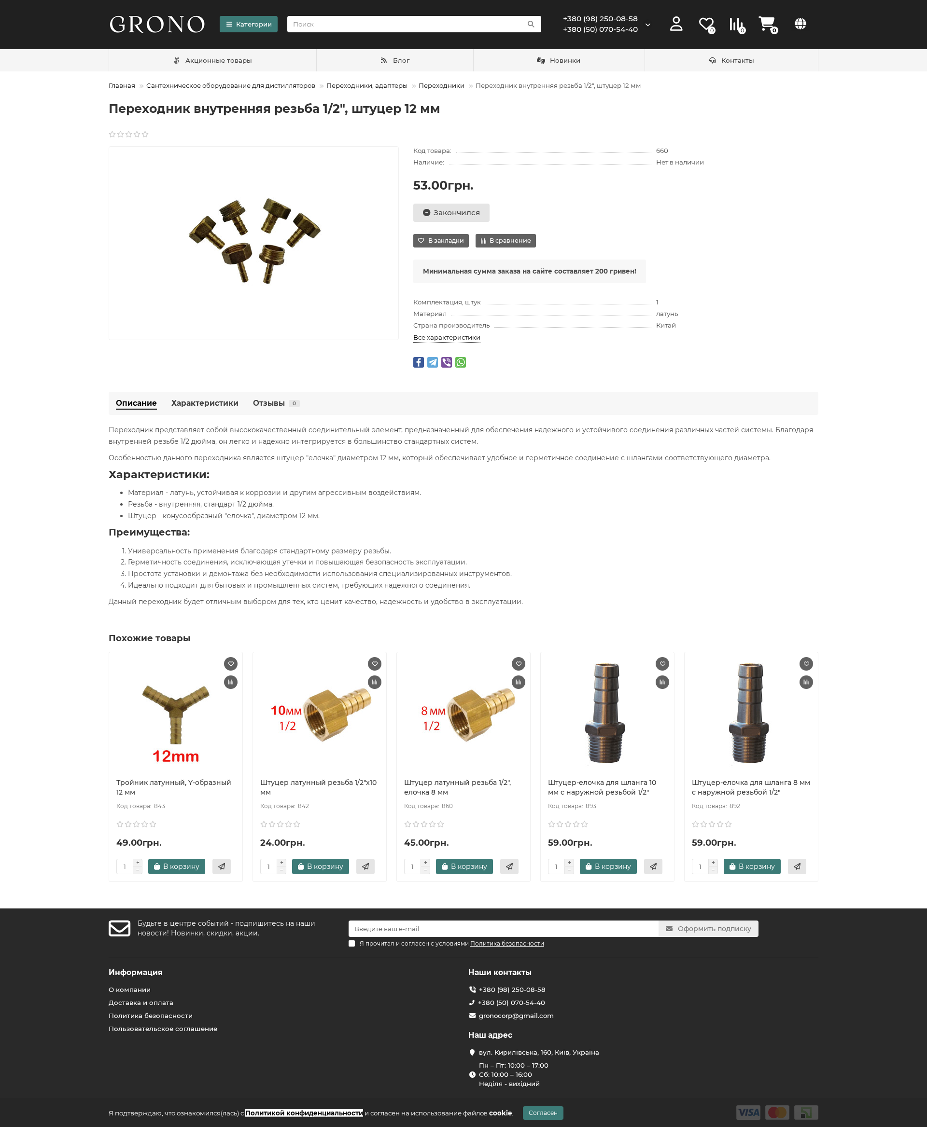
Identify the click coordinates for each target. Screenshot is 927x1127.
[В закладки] (231, 664)
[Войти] (676, 24)
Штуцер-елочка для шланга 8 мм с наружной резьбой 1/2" (751, 787)
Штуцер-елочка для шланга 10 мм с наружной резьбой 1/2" (602, 787)
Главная (122, 85)
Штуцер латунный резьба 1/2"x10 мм (318, 787)
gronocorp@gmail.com (516, 1015)
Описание (136, 403)
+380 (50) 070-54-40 (600, 29)
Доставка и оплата (141, 1002)
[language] (800, 24)
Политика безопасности (151, 1015)
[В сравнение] (231, 682)
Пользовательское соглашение (163, 1028)
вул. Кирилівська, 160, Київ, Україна (539, 1052)
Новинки (565, 60)
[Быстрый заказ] (221, 866)
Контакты (737, 60)
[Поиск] (531, 24)
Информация (136, 972)
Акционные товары (218, 60)
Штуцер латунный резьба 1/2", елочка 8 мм (457, 787)
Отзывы (274, 403)
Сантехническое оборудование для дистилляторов (230, 85)
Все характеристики (446, 337)
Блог (401, 60)
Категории (254, 24)
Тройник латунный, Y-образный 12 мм (173, 787)
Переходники (441, 85)
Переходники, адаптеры (366, 85)
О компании (130, 989)
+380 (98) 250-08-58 (600, 18)
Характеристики (205, 403)
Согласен (543, 1112)
